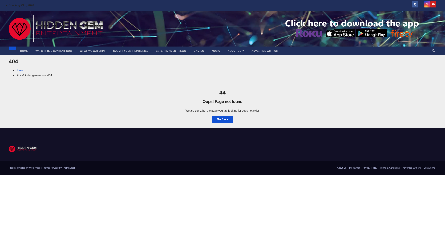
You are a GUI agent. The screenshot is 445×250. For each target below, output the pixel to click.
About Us (235, 50)
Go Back (222, 119)
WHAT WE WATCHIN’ (93, 50)
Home (24, 50)
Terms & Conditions (390, 167)
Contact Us (429, 167)
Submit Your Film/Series (130, 50)
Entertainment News (171, 50)
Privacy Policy (370, 167)
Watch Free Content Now (53, 50)
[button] (433, 50)
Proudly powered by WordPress (25, 167)
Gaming (199, 50)
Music (216, 50)
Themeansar (68, 167)
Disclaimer (354, 167)
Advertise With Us (265, 50)
